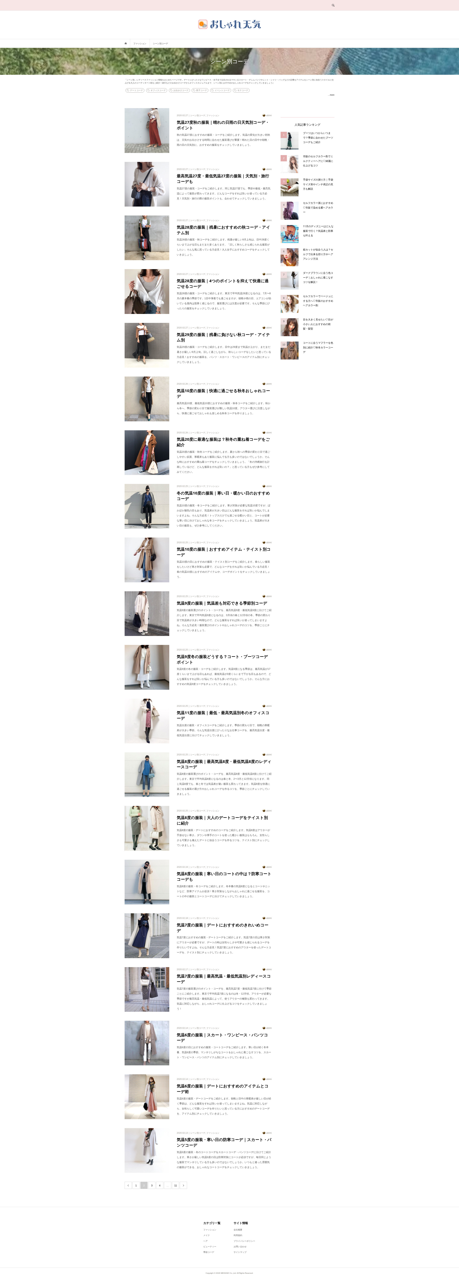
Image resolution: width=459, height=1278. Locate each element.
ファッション (209, 1230)
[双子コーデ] (252, 88)
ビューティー (209, 1246)
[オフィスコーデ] (250, 88)
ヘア (205, 1241)
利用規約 (238, 1235)
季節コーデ (208, 1252)
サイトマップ (240, 1252)
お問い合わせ (240, 1246)
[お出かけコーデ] (251, 88)
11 (175, 1185)
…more (331, 95)
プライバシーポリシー (244, 1241)
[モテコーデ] (253, 88)
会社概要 (238, 1230)
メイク (206, 1235)
